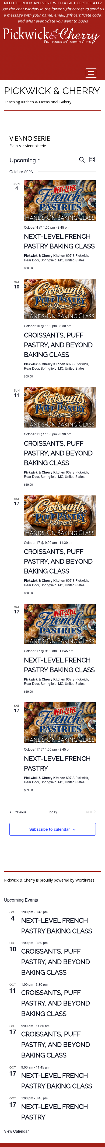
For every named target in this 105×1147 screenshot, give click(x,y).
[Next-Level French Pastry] (60, 722)
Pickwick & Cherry (52, 90)
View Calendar (16, 1131)
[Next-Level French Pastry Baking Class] (60, 200)
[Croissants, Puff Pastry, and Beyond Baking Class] (60, 299)
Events (15, 145)
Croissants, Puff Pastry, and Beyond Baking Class (58, 345)
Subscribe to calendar (49, 829)
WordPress (84, 880)
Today (52, 812)
